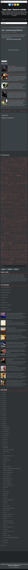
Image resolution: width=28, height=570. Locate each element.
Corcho (10, 178)
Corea (16, 178)
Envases (16, 190)
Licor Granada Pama (23, 215)
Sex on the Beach (6, 506)
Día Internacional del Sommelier (18, 185)
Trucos (6, 258)
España (22, 190)
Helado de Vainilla (18, 199)
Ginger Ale (21, 197)
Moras (23, 224)
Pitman (26, 229)
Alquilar (9, 160)
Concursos (2, 178)
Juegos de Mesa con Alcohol (7, 207)
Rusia (26, 235)
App (13, 161)
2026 (17, 157)
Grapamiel (17, 198)
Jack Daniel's (25, 204)
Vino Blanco (3, 262)
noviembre (5, 429)
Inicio (15, 111)
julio (4, 437)
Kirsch (26, 207)
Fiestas (26, 193)
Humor (2, 203)
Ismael (4, 464)
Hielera (10, 200)
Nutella (20, 227)
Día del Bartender (15, 184)
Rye (1, 236)
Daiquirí (12, 183)
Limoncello (8, 218)
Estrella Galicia (13, 192)
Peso (5, 229)
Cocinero (14, 175)
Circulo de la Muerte (7, 483)
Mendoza (4, 223)
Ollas (26, 227)
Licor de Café (16, 210)
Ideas (10, 203)
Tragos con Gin (17, 248)
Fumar (19, 195)
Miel (4, 224)
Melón (2, 223)
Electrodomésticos (14, 189)
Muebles (26, 224)
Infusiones (21, 203)
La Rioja (4, 208)
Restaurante (17, 235)
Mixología (9, 224)
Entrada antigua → (23, 111)
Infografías (17, 203)
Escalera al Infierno (7, 474)
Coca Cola (7, 175)
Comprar (25, 177)
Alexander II (5, 495)
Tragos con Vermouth (17, 251)
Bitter (11, 165)
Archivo (16, 269)
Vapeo (8, 259)
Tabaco (25, 240)
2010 (3, 425)
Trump (11, 258)
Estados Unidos (4, 192)
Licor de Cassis (22, 210)
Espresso (26, 190)
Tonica (17, 243)
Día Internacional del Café (8, 185)
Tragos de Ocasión (14, 254)
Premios (4, 231)
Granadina (3, 198)
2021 (3, 402)
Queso (26, 231)
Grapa (14, 198)
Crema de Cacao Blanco (14, 179)
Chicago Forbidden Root (21, 172)
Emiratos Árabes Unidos (23, 189)
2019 (3, 407)
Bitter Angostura (15, 165)
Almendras (2, 160)
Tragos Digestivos (23, 254)
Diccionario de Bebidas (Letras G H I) (14, 335)
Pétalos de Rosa (9, 229)
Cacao (23, 167)
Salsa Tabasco (6, 236)
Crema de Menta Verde (15, 180)
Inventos (14, 204)
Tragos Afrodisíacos (10, 245)
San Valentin (3, 237)
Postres (2, 231)
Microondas (25, 223)
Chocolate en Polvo (16, 174)
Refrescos (21, 233)
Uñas (16, 258)
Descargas (10, 184)
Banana (2, 164)
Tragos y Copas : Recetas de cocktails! (14, 9)
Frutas (2, 195)
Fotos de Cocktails (10, 194)
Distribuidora (3, 188)
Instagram (2, 204)
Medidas (26, 221)
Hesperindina (3, 200)
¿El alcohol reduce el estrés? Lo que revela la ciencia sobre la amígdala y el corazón (15, 381)
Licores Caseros (24, 217)
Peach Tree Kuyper (22, 228)
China (5, 174)
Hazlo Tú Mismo (9, 199)
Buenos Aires (16, 167)
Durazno (2, 189)
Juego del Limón (6, 510)
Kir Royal (5, 462)
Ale (18, 159)
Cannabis (9, 170)
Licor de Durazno (22, 212)
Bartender (16, 164)
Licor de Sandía (11, 215)
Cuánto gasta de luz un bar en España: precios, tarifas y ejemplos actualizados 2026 (16, 314)
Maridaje (21, 220)
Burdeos (20, 167)
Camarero (18, 169)
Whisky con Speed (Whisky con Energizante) (15, 373)
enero (4, 542)
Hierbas (26, 200)
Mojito (16, 224)
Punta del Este (22, 231)
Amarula (23, 160)
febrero (4, 540)
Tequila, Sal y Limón (7, 516)
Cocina (11, 175)
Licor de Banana (6, 210)
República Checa (6, 235)
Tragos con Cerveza (17, 247)
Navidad (19, 225)
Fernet (10, 193)
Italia (21, 204)
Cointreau (7, 177)
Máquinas (2, 220)
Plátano (10, 230)
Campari (22, 169)
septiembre (5, 433)
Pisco (20, 229)
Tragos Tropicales (23, 256)
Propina (11, 231)
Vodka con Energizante (6, 290)
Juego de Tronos (24, 206)
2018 (10, 157)
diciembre (5, 427)
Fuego (17, 195)
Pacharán (7, 228)
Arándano (25, 161)
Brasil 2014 (8, 167)
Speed (26, 238)
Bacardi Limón (18, 162)
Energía (5, 190)
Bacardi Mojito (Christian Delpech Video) (16, 100)
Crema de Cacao (7, 179)
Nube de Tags (9, 320)
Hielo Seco (17, 200)
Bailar (23, 162)
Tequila (11, 241)
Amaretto (12, 160)
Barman (12, 164)
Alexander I (5, 497)
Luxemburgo (25, 218)
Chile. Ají (2, 174)
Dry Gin (18, 188)
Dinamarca (15, 187)
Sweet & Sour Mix (19, 240)
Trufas (8, 258)
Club (4, 175)
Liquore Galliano (14, 218)
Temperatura (8, 241)
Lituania (18, 218)
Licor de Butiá (11, 210)
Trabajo (26, 243)
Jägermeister (3, 206)
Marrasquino (6, 221)
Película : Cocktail (6, 535)
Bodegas (25, 165)
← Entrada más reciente (6, 111)
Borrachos (15, 166)
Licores (18, 217)
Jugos (19, 207)
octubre (4, 431)
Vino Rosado (15, 262)
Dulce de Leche (22, 188)
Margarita (17, 220)
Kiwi (1, 208)
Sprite (2, 240)
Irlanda (18, 204)
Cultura (14, 182)
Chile (26, 172)
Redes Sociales (16, 233)
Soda (16, 238)
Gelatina (9, 197)
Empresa (2, 190)
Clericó (2, 175)
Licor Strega (15, 216)
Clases (26, 174)
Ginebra (16, 197)
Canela (5, 170)
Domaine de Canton (10, 188)
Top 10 (20, 243)
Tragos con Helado (24, 248)
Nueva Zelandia (10, 227)
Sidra (26, 237)
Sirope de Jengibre (4, 238)
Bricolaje (11, 167)
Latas (15, 208)
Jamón (6, 206)
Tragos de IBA (4, 254)
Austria (11, 162)
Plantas (7, 230)
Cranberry (21, 178)
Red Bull (12, 233)
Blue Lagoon (5, 447)
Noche (2, 227)
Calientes (12, 169)
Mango (22, 219)
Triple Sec (3, 258)
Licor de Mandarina (20, 213)
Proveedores (15, 231)
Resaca (11, 235)
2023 (12, 157)
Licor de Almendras (21, 209)
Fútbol (22, 195)
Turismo (13, 258)
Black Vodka (21, 165)
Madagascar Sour (5, 307)
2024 (15, 157)
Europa (26, 192)
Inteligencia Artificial (8, 204)
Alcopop (16, 159)
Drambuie (15, 188)
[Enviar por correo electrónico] (2, 61)
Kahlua (21, 207)
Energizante (9, 190)
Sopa (22, 238)
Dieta (12, 187)
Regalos (2, 235)
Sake (3, 236)
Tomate (14, 243)
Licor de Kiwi (13, 213)
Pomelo (19, 230)
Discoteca (25, 187)
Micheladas (21, 223)
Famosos (6, 193)
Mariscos (2, 221)
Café (2, 169)
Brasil (5, 167)
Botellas (18, 166)
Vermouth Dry (3, 261)
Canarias (2, 170)
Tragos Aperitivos (19, 245)
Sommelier (19, 238)
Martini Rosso (18, 222)
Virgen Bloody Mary (7, 481)
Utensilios (22, 258)
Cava (26, 170)
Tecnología (3, 241)
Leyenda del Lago (6, 460)
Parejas (15, 228)
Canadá (26, 169)
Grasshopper (5, 487)
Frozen (26, 194)
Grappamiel (25, 198)
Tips (26, 241)
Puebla (18, 231)
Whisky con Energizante (6, 305)
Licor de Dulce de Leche (14, 212)
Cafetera (4, 169)
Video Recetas (18, 261)
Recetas (7, 233)
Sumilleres (14, 240)
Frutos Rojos (9, 195)
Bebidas (23, 164)
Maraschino (10, 220)
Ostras (5, 228)
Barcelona (6, 164)
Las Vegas (11, 208)
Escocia (19, 190)
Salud (18, 236)
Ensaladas (13, 190)
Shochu (21, 237)
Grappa (21, 198)
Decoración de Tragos (22, 183)
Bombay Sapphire (10, 166)
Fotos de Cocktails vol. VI (8, 527)
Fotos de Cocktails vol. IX (8, 485)
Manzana (25, 219)
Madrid (5, 219)
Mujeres (2, 225)
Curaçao (22, 182)
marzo (4, 446)
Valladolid (5, 259)
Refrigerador (25, 233)
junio (4, 439)
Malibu (15, 219)
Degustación (3, 184)
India (14, 203)
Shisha (19, 237)
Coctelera (25, 175)
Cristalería (6, 182)
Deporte (6, 184)
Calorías (15, 169)
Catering (23, 170)
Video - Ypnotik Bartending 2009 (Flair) (12, 30)
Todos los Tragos (6, 243)
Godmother (5, 502)
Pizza (2, 230)
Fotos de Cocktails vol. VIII (8, 499)
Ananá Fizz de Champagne (8, 449)
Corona (18, 178)
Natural (16, 225)
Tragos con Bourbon (9, 246)
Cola (10, 177)
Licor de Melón (21, 214)
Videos (8, 27)
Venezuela (17, 259)
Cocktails (19, 175)
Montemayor (20, 224)
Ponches (22, 230)
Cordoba (13, 178)
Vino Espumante (9, 262)
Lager (8, 208)
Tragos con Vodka (7, 253)
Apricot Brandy (20, 161)
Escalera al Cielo (6, 476)
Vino (26, 261)
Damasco (15, 183)
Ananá (26, 160)
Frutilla (4, 196)
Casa (15, 170)
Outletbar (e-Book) (7, 466)
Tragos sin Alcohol (16, 256)
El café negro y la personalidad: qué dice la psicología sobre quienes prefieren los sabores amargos (16, 351)
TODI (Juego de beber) (11, 328)
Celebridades (3, 171)
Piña (13, 229)
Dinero (19, 187)
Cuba (9, 182)
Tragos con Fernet (9, 248)
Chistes (7, 174)
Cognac (2, 177)
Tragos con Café (8, 247)
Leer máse (12, 71)
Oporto (2, 228)
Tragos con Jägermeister (5, 250)
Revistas (21, 235)
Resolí (14, 235)
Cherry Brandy (14, 172)
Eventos (3, 193)
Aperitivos (7, 161)
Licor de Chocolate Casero (12, 366)
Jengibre (12, 206)
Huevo (26, 202)
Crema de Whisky (21, 180)
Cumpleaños (18, 182)
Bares (9, 164)
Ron (24, 235)
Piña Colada (16, 229)
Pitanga (23, 229)
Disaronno (22, 187)
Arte (6, 162)
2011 (3, 423)
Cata (17, 170)
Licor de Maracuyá (7, 214)
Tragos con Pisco (20, 250)
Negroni (22, 225)
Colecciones (13, 177)
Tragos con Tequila (9, 251)
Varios (12, 259)
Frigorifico (22, 194)
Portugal (25, 230)
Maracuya (6, 220)
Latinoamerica (18, 208)
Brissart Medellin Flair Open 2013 (14, 83)
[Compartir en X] (5, 61)
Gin (12, 197)
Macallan (2, 219)
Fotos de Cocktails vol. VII (8, 514)
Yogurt (14, 263)
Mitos (6, 224)
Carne (13, 170)
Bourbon (22, 166)
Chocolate (11, 174)
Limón (4, 218)
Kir (3, 453)
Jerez (15, 206)
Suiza (11, 240)
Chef (10, 172)
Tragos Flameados (13, 255)
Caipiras (8, 169)
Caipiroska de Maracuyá (6, 310)
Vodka (25, 262)
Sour (24, 238)
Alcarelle (8, 159)
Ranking (2, 233)
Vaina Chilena (5, 458)
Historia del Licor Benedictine (9, 508)
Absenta (2, 159)
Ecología (9, 189)
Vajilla (2, 259)
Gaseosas (25, 195)
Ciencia (21, 174)
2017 (8, 157)
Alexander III (5, 493)
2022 (3, 400)
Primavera (5, 518)
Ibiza (8, 203)
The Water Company (17, 241)
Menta (8, 223)
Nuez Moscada (16, 227)
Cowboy (3, 300)
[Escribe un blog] (3, 61)
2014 (1, 157)
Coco (23, 175)
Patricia (17, 228)
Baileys (25, 162)
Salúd (21, 236)
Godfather (5, 504)
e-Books (6, 189)
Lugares (21, 218)
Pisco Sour (5, 529)
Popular (3, 269)
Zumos (23, 263)
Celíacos (8, 171)
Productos (8, 231)
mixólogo (12, 224)
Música (8, 225)
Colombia (17, 177)
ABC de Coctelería (22, 157)
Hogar (13, 202)
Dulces (26, 188)
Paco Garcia (11, 228)
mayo (4, 441)
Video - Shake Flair (11, 66)
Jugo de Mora (15, 207)
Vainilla (26, 258)
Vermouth (25, 259)
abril (4, 444)
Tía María (23, 241)
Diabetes (25, 185)
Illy (11, 203)
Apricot (15, 161)
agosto (4, 435)
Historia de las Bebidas (6, 202)
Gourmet (25, 197)
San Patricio (25, 236)
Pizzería (4, 230)
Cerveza (21, 171)
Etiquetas (22, 192)
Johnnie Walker (18, 206)
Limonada (5, 525)
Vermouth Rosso (10, 261)
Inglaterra (25, 203)
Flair (6, 27)
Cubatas (11, 182)
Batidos (20, 164)
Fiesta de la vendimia (20, 193)
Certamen (17, 171)
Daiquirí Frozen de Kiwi (7, 478)
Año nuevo (3, 161)
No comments (13, 32)
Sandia (7, 237)
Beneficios (8, 165)
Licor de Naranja (6, 215)
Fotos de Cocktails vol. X (8, 472)
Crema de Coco (20, 179)
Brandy (2, 167)
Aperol (11, 161)
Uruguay (18, 258)
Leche (23, 208)
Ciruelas (23, 174)
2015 (4, 157)
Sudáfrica (5, 240)
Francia (16, 194)
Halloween (3, 199)
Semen (13, 237)
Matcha (23, 221)
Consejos (6, 178)
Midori (2, 224)
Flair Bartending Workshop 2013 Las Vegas (16, 92)
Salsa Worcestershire (12, 236)
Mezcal (17, 223)
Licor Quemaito (3, 216)
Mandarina (18, 219)
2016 (6, 157)
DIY (6, 188)
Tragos (3, 245)
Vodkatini (5, 533)
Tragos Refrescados (8, 256)
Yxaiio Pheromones (19, 263)
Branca (26, 166)
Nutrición (23, 227)
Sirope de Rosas (9, 238)
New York (25, 225)
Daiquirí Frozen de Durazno (8, 522)
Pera (1, 229)
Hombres (15, 202)
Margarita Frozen (5, 295)
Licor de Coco (8, 212)
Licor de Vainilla (17, 215)
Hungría (5, 203)
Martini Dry (13, 221)
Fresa (19, 194)
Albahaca (5, 159)
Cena (10, 171)
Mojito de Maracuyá (5, 292)
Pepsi (26, 228)
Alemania (21, 159)
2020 (3, 404)
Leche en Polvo (8, 209)
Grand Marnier (9, 198)
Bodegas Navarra (4, 166)
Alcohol (12, 159)
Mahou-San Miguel (10, 219)
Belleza (4, 165)
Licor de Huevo (7, 213)
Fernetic (12, 193)
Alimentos (25, 159)
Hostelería (19, 202)
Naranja (12, 225)
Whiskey (8, 264)
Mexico (11, 223)
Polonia (16, 230)
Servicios (16, 237)
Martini (9, 221)
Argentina (3, 162)
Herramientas (24, 199)
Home (3, 27)
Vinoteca (22, 262)
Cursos (9, 183)
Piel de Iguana (4, 297)
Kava (24, 207)
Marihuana (25, 220)
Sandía (10, 237)
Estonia (9, 192)
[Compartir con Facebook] (6, 61)
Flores (4, 194)
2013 (3, 419)
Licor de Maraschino (15, 214)
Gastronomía (4, 197)
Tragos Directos (5, 255)
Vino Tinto (19, 262)
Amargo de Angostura (17, 160)
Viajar (14, 261)
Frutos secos (14, 195)
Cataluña (20, 170)
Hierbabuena (21, 200)
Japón (9, 206)
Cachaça (25, 167)
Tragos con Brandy (18, 246)
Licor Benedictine (14, 209)
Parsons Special (6, 451)
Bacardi (14, 162)
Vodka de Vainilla (3, 263)
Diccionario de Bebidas (5, 187)
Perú (3, 229)
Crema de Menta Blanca (7, 180)
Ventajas (21, 259)
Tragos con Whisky (16, 253)
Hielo (13, 200)
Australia (8, 162)
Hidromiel (7, 200)
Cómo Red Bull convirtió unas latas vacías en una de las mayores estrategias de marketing (16, 343)
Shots (24, 237)
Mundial (5, 225)
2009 (3, 545)
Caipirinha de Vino (5, 302)
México (14, 223)
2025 (3, 394)
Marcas (14, 220)
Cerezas (13, 171)
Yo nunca (5, 512)
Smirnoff (13, 238)
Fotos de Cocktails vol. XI (8, 455)
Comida (21, 177)
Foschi (4, 489)
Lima (2, 218)
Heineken (13, 199)
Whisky (11, 264)
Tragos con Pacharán (12, 250)
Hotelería (22, 202)
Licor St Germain (9, 216)
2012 (3, 421)
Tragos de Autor (24, 252)
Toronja (23, 243)
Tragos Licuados (21, 255)
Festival (15, 193)
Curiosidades (5, 183)
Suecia (8, 240)
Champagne (7, 172)
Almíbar (5, 160)
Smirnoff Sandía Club (6, 287)
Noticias (5, 227)
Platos (13, 230)
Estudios (18, 192)
